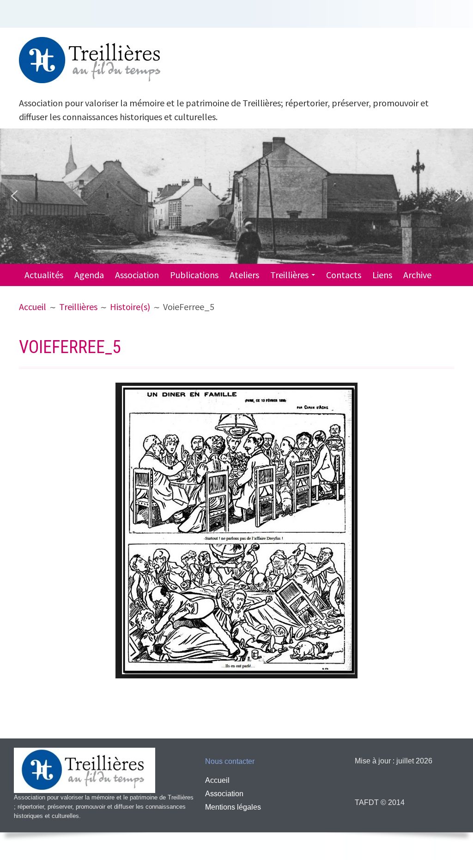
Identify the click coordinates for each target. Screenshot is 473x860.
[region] (236, 196)
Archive (417, 275)
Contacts (343, 275)
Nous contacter (230, 761)
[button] (14, 196)
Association (137, 275)
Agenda (89, 275)
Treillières (289, 275)
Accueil (217, 780)
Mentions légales (233, 807)
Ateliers (244, 275)
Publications (194, 275)
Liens (382, 275)
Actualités (43, 275)
